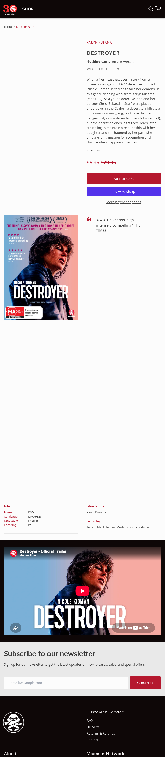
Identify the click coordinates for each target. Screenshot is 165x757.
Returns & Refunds (101, 733)
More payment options (123, 202)
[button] (151, 8)
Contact (92, 740)
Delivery (93, 727)
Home (8, 26)
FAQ (90, 720)
